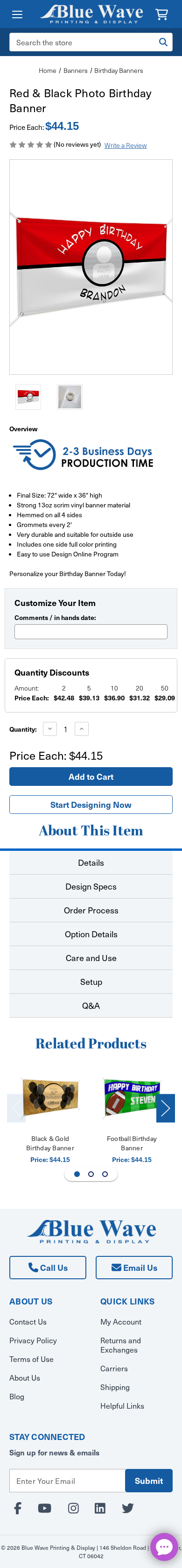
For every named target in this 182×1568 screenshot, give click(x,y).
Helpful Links (122, 1405)
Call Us (53, 1267)
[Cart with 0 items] (161, 13)
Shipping (115, 1386)
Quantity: (23, 729)
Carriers (114, 1368)
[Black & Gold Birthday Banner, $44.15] (50, 1097)
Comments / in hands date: (55, 617)
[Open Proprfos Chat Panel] (164, 1547)
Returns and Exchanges (120, 1344)
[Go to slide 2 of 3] (91, 1174)
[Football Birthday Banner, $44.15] (132, 1097)
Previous (16, 1108)
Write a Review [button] (126, 145)
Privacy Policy (33, 1340)
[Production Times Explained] (83, 456)
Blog (16, 1396)
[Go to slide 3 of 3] (105, 1174)
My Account (120, 1321)
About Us (24, 1377)
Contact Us (28, 1321)
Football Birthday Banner (132, 1143)
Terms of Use (31, 1358)
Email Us (139, 1267)
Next (165, 1108)
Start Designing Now (91, 804)
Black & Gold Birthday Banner (50, 1143)
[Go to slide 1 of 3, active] (77, 1174)
